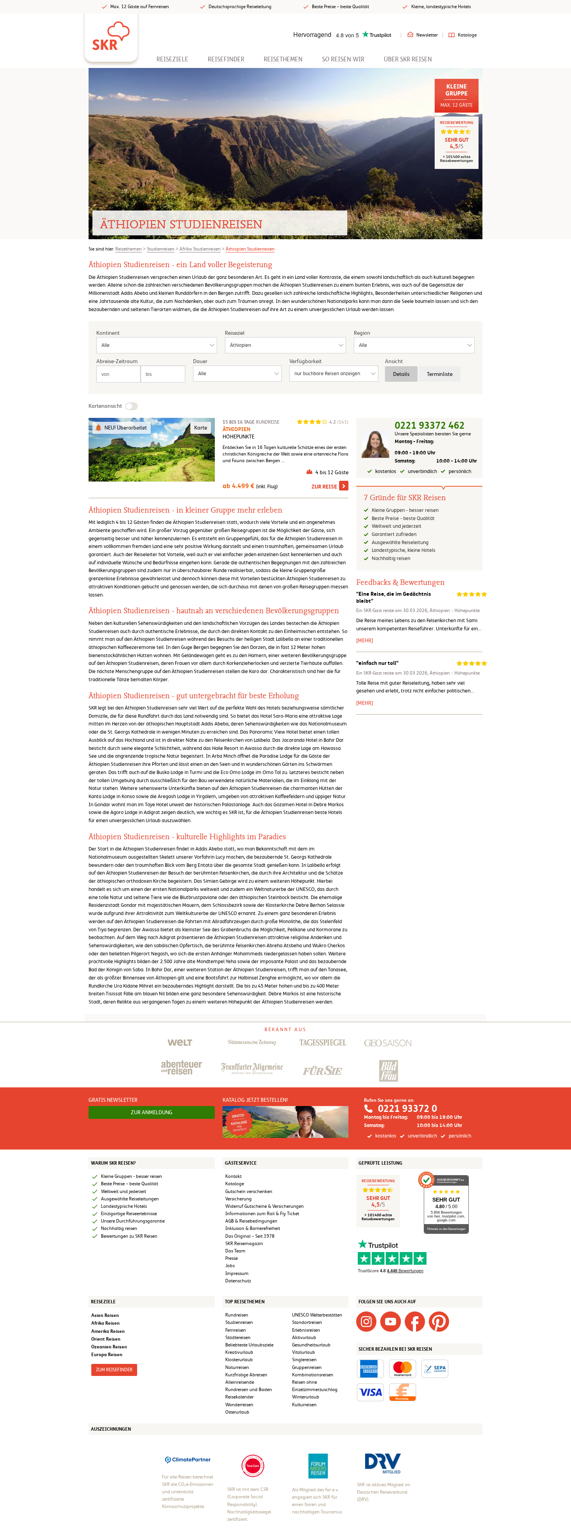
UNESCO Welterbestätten (317, 1315)
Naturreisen (237, 1367)
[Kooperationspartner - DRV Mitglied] (383, 1463)
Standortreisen (307, 1322)
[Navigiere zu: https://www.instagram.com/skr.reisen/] (366, 1321)
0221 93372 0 (407, 1108)
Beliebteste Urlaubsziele (249, 1345)
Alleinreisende (239, 1382)
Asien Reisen (105, 1315)
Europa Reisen (106, 1354)
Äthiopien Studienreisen (250, 249)
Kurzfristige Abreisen (246, 1375)
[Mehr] (364, 640)
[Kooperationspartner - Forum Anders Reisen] (318, 1466)
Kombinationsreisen (312, 1375)
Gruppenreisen (307, 1367)
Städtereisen (238, 1337)
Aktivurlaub (304, 1337)
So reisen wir (343, 59)
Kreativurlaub (239, 1352)
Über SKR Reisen (408, 59)
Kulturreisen (304, 1405)
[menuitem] (172, 59)
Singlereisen (304, 1360)
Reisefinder (226, 59)
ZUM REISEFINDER (114, 1370)
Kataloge (467, 35)
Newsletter (427, 35)
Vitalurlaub (303, 1352)
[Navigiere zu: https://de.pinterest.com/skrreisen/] (439, 1321)
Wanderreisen (239, 1405)
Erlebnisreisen (306, 1330)
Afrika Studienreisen (200, 249)
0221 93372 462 (430, 425)
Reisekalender (239, 1397)
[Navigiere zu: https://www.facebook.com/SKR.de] (415, 1321)
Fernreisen (235, 1330)
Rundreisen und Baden (249, 1389)
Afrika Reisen (105, 1323)
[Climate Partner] (188, 1459)
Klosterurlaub (239, 1360)
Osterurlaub (237, 1412)
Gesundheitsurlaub (311, 1345)
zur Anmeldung (151, 1112)
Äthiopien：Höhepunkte (455, 610)
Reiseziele (172, 59)
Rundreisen (236, 1315)
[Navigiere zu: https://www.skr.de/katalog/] (286, 1121)
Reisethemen (283, 59)
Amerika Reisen (108, 1331)
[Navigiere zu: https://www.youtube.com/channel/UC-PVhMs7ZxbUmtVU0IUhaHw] (390, 1321)
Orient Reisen (105, 1339)
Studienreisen (160, 249)
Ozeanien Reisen (109, 1346)
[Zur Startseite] (111, 33)
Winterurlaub (305, 1397)
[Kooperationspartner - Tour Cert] (252, 1466)
